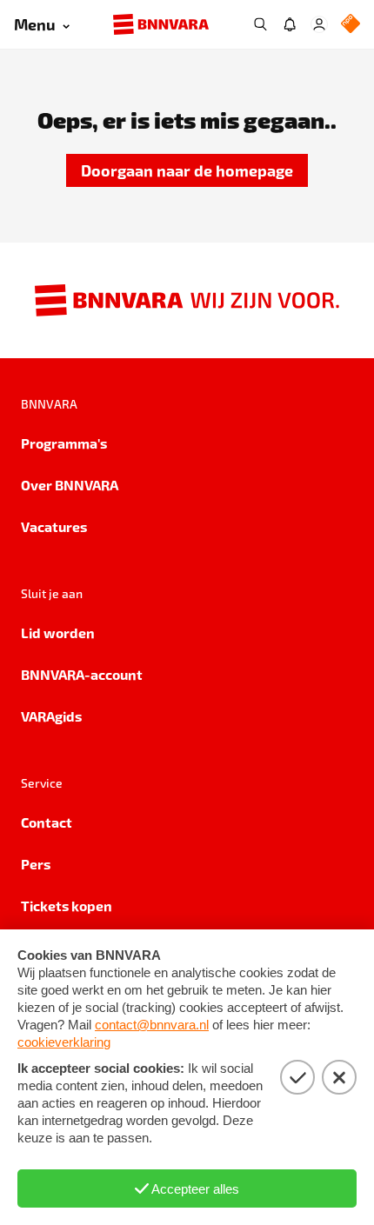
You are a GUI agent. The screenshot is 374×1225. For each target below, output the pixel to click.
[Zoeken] (260, 24)
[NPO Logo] (350, 25)
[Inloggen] (319, 24)
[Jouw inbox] (289, 24)
